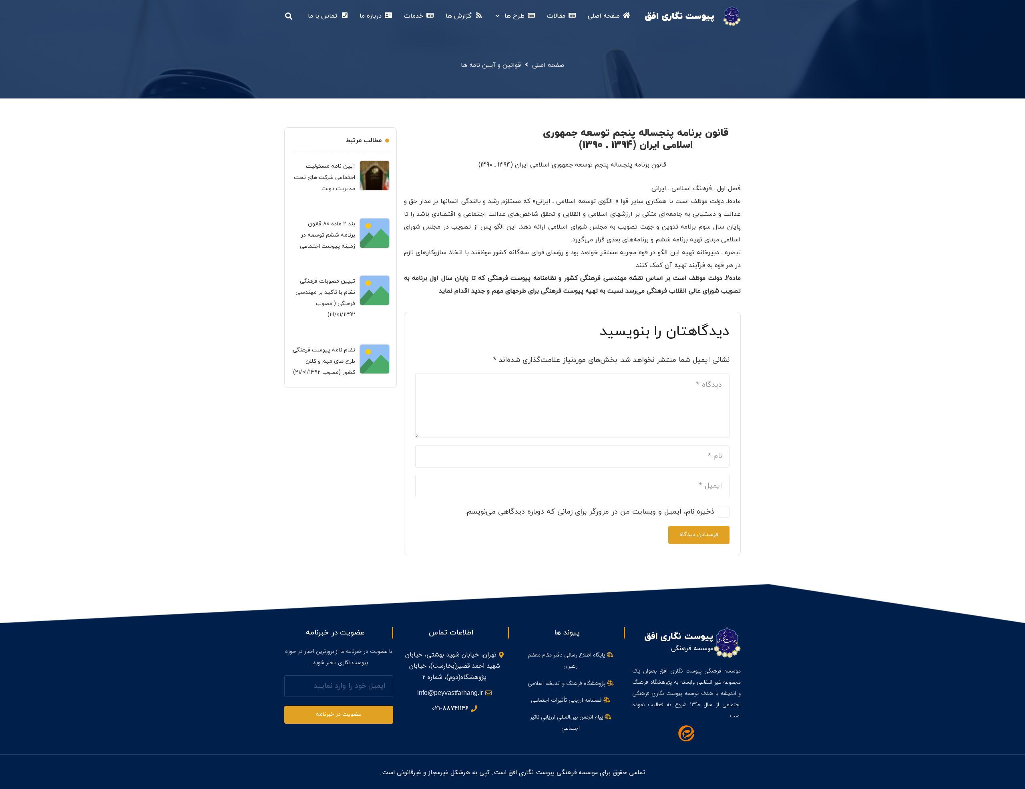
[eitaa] (686, 733)
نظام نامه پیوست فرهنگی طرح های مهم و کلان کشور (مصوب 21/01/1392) (324, 361)
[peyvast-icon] (732, 16)
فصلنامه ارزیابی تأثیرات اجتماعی (567, 700)
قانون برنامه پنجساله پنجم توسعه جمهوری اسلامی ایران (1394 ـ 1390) (636, 139)
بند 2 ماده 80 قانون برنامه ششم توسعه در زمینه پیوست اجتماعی (327, 235)
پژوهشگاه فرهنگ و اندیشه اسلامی (567, 683)
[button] (499, 16)
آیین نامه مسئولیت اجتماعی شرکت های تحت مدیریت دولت (324, 178)
